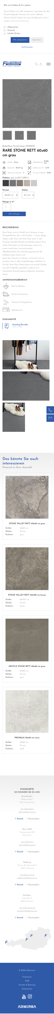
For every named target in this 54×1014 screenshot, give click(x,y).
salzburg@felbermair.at (27, 878)
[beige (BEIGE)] (26, 183)
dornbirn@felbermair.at (27, 911)
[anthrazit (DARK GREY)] (5, 183)
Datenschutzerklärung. (19, 21)
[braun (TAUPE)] (19, 183)
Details (19, 819)
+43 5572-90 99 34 (27, 908)
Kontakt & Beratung (27, 985)
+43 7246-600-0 (27, 809)
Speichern (37, 40)
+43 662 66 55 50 (27, 875)
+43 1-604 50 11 (27, 842)
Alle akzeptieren (20, 40)
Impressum (27, 977)
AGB (27, 981)
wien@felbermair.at (27, 845)
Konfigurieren (27, 47)
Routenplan (33, 819)
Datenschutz (27, 989)
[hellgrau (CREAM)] (33, 183)
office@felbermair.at (27, 812)
